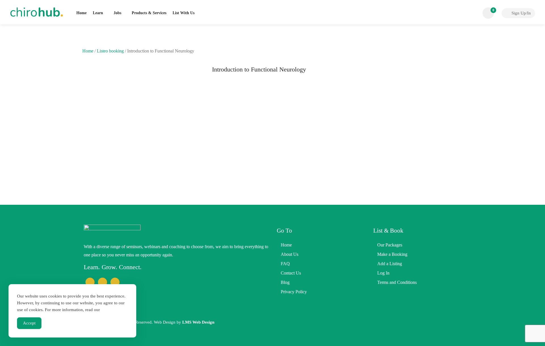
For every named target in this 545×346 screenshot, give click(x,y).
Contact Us (291, 273)
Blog (285, 282)
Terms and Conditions (397, 282)
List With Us (183, 13)
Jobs (117, 13)
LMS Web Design (198, 322)
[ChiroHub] (36, 11)
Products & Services (149, 13)
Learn (98, 13)
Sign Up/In (520, 13)
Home (81, 13)
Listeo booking (110, 50)
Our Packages (389, 244)
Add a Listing (389, 263)
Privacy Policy (294, 291)
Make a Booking (392, 254)
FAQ (285, 263)
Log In (383, 273)
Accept (29, 323)
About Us (289, 254)
